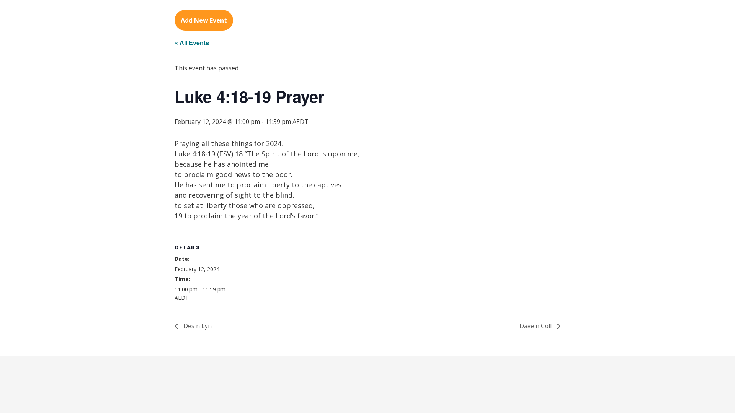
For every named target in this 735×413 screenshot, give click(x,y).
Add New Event (204, 20)
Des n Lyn (197, 326)
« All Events (192, 42)
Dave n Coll (536, 326)
